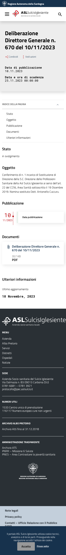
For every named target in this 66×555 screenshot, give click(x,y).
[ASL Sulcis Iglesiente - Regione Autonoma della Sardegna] (34, 321)
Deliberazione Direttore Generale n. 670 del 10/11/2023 (36, 248)
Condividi (13, 57)
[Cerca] (60, 14)
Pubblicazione (14, 126)
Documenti (12, 132)
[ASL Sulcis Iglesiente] (4, 4)
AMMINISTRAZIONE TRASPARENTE (21, 442)
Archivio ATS (9, 448)
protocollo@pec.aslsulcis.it (17, 389)
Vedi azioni (30, 57)
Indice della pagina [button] (14, 104)
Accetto (26, 546)
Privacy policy (13, 517)
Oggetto (11, 120)
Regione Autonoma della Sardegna (26, 4)
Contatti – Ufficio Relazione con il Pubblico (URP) (31, 524)
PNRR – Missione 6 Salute (17, 451)
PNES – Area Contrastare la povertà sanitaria (28, 454)
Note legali (11, 510)
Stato (9, 114)
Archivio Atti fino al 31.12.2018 (20, 429)
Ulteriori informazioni (18, 137)
